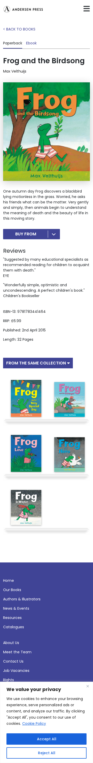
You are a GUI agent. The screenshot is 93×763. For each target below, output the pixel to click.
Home (8, 580)
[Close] (87, 686)
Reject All (46, 753)
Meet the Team (17, 652)
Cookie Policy (34, 723)
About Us (11, 642)
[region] (46, 722)
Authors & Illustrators (22, 599)
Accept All (46, 739)
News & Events (16, 608)
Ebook (31, 43)
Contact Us (13, 661)
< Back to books (19, 29)
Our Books (12, 589)
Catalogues (13, 627)
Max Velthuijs (14, 71)
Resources (12, 617)
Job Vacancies (16, 670)
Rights (8, 679)
